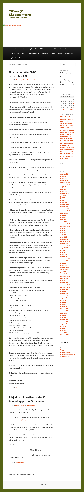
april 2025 (63, 189)
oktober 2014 (64, 311)
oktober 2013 (64, 322)
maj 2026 (63, 176)
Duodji (20, 58)
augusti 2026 (64, 174)
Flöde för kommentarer (67, 354)
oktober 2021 (64, 244)
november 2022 (65, 226)
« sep (63, 109)
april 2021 (63, 252)
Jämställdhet (69, 53)
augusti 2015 (64, 298)
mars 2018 (63, 274)
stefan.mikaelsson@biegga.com (20, 420)
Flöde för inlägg (65, 352)
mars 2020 (63, 265)
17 (73, 103)
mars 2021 (63, 254)
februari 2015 (64, 309)
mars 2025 (63, 191)
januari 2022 (64, 239)
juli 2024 (63, 196)
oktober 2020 (64, 261)
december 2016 (65, 285)
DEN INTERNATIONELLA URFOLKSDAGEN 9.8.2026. (67, 119)
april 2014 (63, 317)
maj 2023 (63, 217)
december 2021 (65, 241)
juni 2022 (63, 230)
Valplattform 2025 (51, 49)
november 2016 (65, 287)
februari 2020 (64, 267)
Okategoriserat (20, 388)
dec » (71, 109)
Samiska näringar (34, 53)
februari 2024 (64, 204)
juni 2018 (63, 272)
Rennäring (45, 53)
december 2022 (65, 224)
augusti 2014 (64, 313)
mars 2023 (63, 222)
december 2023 (65, 209)
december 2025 (65, 180)
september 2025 (65, 185)
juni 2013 (63, 328)
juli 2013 (63, 326)
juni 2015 (63, 302)
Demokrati (63, 49)
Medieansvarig (31, 80)
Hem (11, 49)
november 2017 (65, 276)
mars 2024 (63, 202)
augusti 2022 (64, 228)
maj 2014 (63, 315)
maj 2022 (63, 233)
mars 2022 (63, 237)
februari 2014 (64, 320)
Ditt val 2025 (39, 49)
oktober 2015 (64, 293)
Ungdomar (13, 58)
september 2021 (65, 246)
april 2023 (63, 220)
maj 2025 (63, 187)
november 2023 (65, 211)
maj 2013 (63, 331)
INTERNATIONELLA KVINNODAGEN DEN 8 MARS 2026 (67, 156)
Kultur (23, 53)
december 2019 (65, 270)
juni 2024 (63, 198)
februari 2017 (64, 283)
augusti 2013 (64, 324)
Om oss (17, 49)
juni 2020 (63, 263)
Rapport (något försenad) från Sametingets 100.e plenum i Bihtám (67, 149)
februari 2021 (64, 256)
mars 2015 (63, 307)
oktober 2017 (64, 278)
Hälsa (60, 53)
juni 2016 (63, 291)
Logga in (63, 350)
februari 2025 (64, 193)
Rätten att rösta (14, 53)
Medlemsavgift (27, 49)
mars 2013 (63, 333)
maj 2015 (63, 304)
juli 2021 (63, 250)
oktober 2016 (64, 289)
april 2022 (63, 235)
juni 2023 (63, 215)
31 (73, 107)
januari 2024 (64, 206)
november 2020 (65, 259)
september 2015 (65, 296)
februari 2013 (64, 335)
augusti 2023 (64, 213)
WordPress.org (65, 356)
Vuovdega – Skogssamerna (20, 13)
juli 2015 (63, 300)
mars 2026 (63, 178)
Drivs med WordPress (42, 485)
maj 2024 (63, 200)
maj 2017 (63, 280)
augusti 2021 (64, 248)
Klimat (53, 53)
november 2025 (65, 183)
